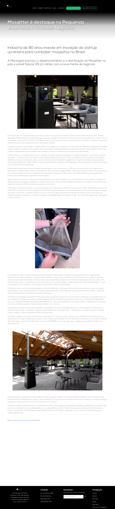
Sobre (40, 8)
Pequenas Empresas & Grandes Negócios (26, 420)
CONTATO (61, 8)
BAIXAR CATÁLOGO (89, 8)
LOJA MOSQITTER (73, 8)
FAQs (54, 8)
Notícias (47, 8)
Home (34, 8)
